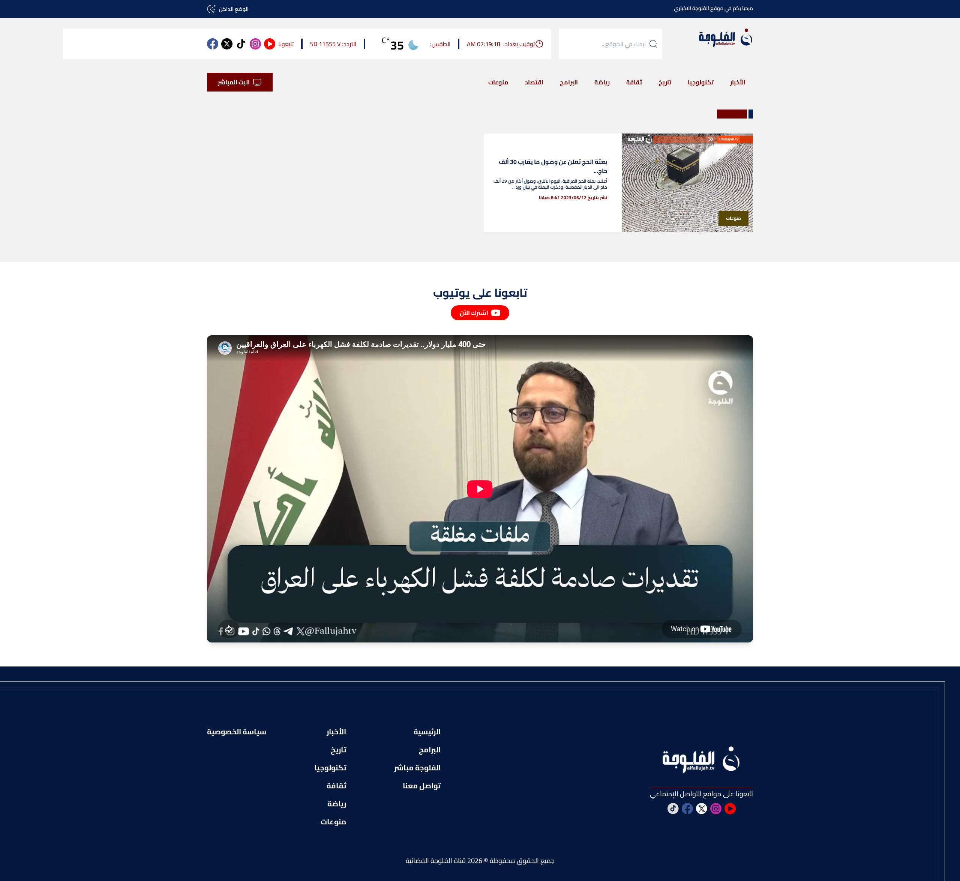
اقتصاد (534, 82)
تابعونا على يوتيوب (480, 292)
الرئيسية (427, 731)
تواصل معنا (422, 785)
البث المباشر (234, 82)
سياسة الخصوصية (236, 731)
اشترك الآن (474, 312)
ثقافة (634, 82)
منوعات (498, 82)
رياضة (602, 82)
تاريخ (664, 82)
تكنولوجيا (701, 82)
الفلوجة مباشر (417, 767)
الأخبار (738, 82)
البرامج (569, 82)
